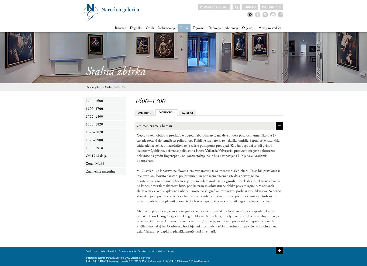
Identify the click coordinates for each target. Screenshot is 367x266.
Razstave (120, 28)
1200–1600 (94, 101)
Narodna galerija (94, 87)
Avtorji (171, 251)
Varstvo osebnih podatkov (151, 251)
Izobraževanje (166, 28)
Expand (279, 250)
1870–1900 (94, 140)
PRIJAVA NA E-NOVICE (214, 7)
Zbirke (184, 28)
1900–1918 (94, 148)
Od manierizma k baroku (154, 126)
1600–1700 (120, 87)
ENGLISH (250, 7)
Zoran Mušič (95, 163)
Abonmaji (231, 28)
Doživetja (214, 28)
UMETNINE (144, 112)
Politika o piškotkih (95, 251)
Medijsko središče (269, 28)
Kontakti (111, 251)
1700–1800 (94, 116)
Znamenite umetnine (100, 171)
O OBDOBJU (166, 112)
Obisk (150, 28)
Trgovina (198, 28)
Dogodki (136, 28)
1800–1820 (94, 124)
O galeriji (248, 28)
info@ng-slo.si (201, 261)
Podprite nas (271, 7)
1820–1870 (94, 132)
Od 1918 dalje (96, 155)
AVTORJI (187, 112)
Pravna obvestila (127, 251)
